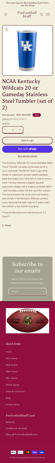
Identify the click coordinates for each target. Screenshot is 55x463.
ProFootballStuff (22, 457)
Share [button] (8, 225)
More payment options (27, 156)
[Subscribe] (43, 291)
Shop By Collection (15, 391)
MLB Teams (12, 365)
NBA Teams (12, 371)
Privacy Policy (13, 405)
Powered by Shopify (37, 457)
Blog (8, 398)
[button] (6, 14)
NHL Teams (11, 378)
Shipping (5, 119)
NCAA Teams (12, 385)
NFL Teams (11, 358)
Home (9, 352)
